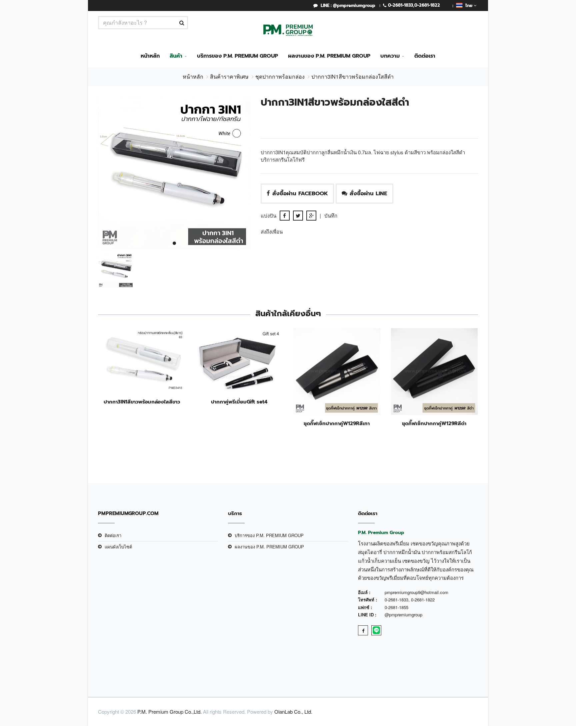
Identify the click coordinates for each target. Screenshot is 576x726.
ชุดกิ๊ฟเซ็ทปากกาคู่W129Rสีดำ (434, 423)
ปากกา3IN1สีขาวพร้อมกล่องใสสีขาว (142, 401)
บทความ (390, 56)
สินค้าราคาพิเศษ (229, 76)
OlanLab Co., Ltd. (293, 711)
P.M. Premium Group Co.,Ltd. (169, 711)
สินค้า (176, 56)
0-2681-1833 (400, 5)
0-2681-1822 (427, 5)
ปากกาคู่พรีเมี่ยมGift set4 (239, 401)
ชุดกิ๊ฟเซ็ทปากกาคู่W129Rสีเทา (337, 423)
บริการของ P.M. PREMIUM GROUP (237, 56)
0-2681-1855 (396, 607)
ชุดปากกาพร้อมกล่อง (280, 76)
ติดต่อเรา (424, 56)
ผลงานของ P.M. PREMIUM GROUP (329, 56)
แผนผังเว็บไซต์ (118, 546)
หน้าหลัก (150, 56)
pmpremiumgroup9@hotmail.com (416, 592)
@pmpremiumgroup (403, 614)
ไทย (468, 5)
